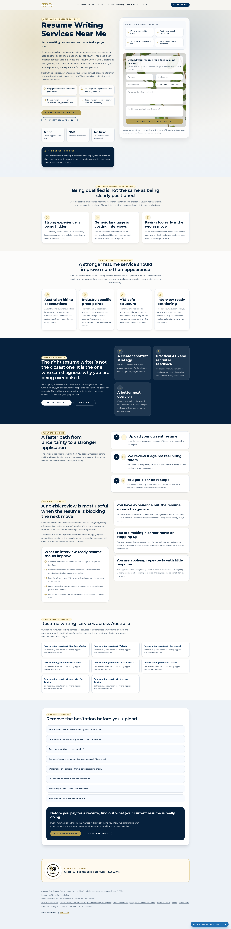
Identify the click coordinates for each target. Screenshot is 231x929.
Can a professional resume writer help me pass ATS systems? (77, 759)
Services (99, 5)
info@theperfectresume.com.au (98, 891)
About (174, 902)
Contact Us (142, 5)
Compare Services (97, 833)
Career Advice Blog (116, 5)
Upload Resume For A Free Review (209, 924)
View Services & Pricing (59, 120)
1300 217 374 (84, 403)
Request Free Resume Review (154, 121)
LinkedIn (64, 906)
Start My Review (64, 833)
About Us (131, 5)
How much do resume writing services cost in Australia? (75, 739)
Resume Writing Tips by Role (99, 902)
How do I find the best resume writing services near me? (75, 729)
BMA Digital (64, 912)
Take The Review (55, 403)
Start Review (180, 5)
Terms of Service (163, 902)
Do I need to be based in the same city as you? (70, 778)
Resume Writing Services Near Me (73, 902)
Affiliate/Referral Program (123, 902)
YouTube (72, 906)
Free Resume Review (85, 5)
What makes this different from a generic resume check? (75, 769)
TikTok (80, 906)
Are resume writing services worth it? (66, 749)
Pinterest (88, 906)
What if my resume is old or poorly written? (69, 788)
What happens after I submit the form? (67, 798)
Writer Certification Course (145, 902)
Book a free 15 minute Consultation (55, 895)
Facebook (45, 906)
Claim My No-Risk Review (60, 113)
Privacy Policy (184, 902)
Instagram (55, 906)
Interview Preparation (49, 902)
